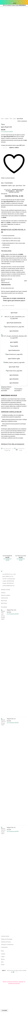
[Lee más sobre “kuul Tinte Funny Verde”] (25, 452)
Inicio (2, 118)
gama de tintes (7, 266)
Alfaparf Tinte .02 (11, 827)
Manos (3, 959)
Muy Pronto (4, 600)
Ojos (2, 962)
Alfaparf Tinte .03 (11, 718)
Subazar (3, 592)
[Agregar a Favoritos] (11, 449)
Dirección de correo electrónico (8, 1003)
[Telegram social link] (17, 1)
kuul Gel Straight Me (7, 555)
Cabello (7, 118)
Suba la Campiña (5, 595)
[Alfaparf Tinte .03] (3, 771)
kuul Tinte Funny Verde (20, 555)
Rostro (2, 964)
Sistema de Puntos (6, 942)
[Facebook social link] (11, 1)
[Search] (23, 3)
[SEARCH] (25, 305)
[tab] (7, 189)
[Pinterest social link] (14, 1)
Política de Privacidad (6, 939)
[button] (11, 452)
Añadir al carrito (14, 147)
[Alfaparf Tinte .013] (3, 662)
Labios (3, 956)
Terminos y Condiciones (7, 944)
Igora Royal (20, 118)
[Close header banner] (2, 979)
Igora (14, 118)
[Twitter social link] (12, 1)
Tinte (11, 118)
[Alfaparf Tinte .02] (3, 880)
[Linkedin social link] (16, 1)
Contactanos (4, 947)
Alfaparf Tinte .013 (11, 610)
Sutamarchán (4, 598)
